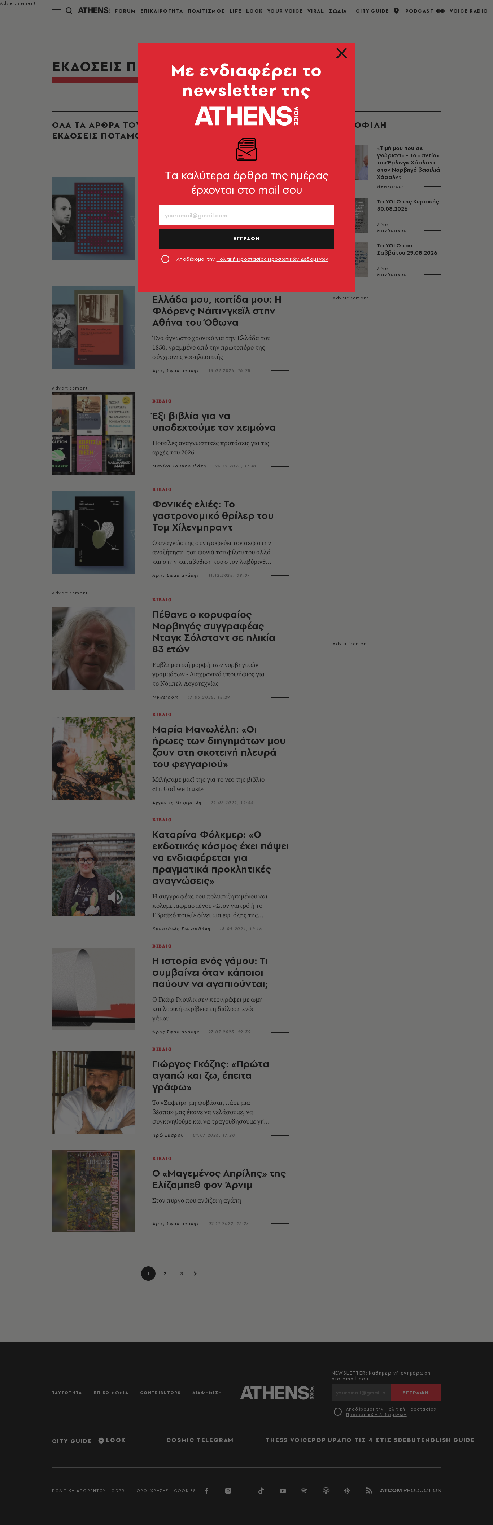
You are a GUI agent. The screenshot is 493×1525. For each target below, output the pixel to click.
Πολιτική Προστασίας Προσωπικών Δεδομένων (272, 259)
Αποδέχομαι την (252, 259)
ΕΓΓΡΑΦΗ (246, 238)
